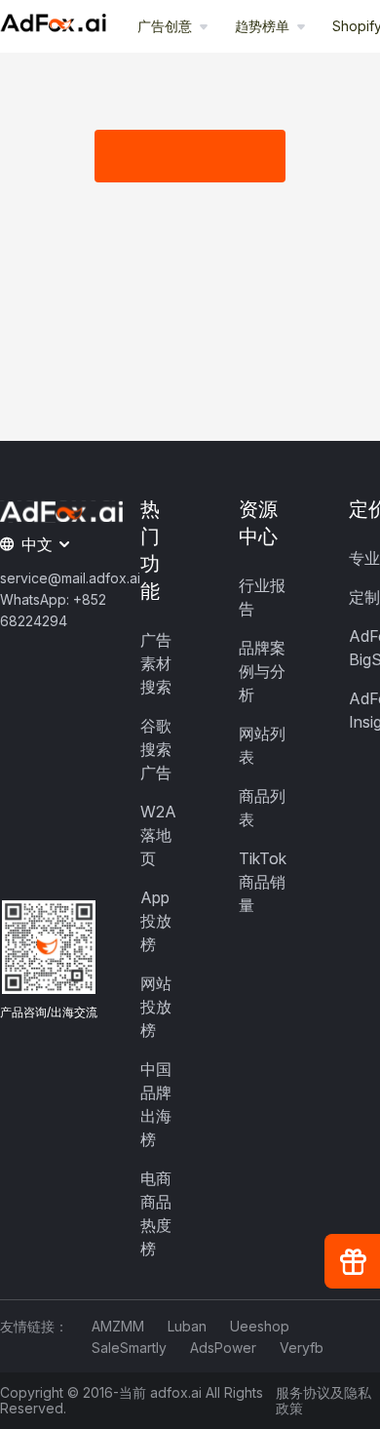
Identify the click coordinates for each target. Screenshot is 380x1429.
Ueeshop (259, 1326)
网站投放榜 (155, 1006)
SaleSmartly (129, 1347)
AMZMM (118, 1326)
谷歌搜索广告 (155, 749)
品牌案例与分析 (262, 671)
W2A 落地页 (158, 835)
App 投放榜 (155, 921)
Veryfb (301, 1347)
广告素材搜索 (155, 663)
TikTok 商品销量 (262, 882)
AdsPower (223, 1347)
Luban (187, 1326)
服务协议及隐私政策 (323, 1400)
